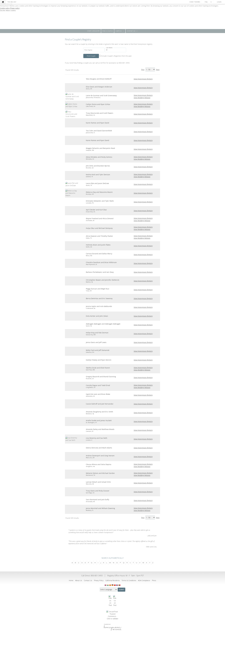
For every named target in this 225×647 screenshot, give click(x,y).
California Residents (112, 580)
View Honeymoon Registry (143, 79)
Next (157, 69)
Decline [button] (3, 10)
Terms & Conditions (129, 580)
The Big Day (12, 2)
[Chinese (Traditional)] (115, 585)
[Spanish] (110, 585)
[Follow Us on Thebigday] (110, 601)
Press (154, 580)
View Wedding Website (142, 97)
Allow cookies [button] (11, 10)
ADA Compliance (144, 580)
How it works (194, 2)
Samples (118, 31)
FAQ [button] (206, 2)
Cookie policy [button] (5, 8)
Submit (121, 589)
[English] (105, 585)
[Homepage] (3, 2)
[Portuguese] (119, 585)
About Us (78, 580)
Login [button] (219, 2)
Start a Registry (93, 31)
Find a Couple (107, 31)
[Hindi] (108, 585)
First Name (88, 50)
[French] (117, 585)
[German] (112, 585)
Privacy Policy (98, 580)
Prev (142, 69)
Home (71, 580)
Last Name (109, 47)
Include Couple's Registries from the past (116, 56)
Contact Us (131, 31)
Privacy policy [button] (15, 8)
